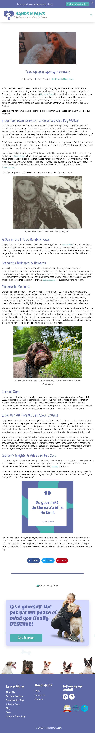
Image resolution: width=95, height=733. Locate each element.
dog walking (67, 244)
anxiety (55, 466)
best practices (49, 279)
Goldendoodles (8, 167)
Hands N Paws (46, 94)
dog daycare (19, 156)
